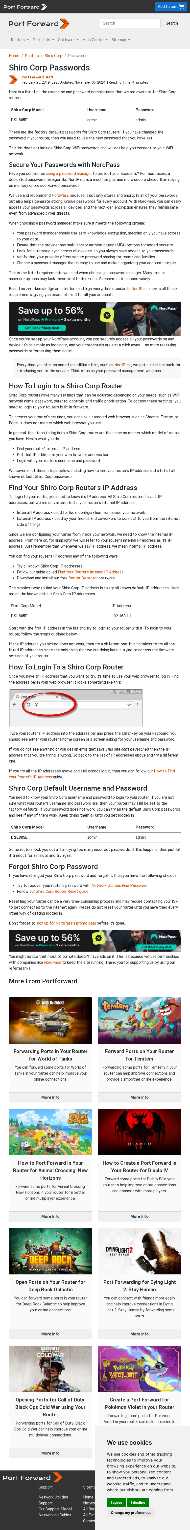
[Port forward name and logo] (25, 6)
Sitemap (90, 1487)
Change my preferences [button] (131, 1512)
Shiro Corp (53, 55)
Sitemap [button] (119, 39)
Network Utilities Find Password (119, 885)
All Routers (92, 1509)
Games (89, 1521)
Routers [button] (18, 39)
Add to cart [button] (168, 6)
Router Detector (83, 578)
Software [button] (67, 39)
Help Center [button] (94, 39)
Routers (32, 55)
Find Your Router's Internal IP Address (90, 572)
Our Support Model (55, 1509)
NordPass (60, 195)
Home (14, 55)
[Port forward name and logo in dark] (39, 23)
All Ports (90, 1515)
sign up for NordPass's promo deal (66, 923)
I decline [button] (138, 1502)
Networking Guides (55, 1515)
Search (172, 23)
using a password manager (69, 173)
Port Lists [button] (42, 39)
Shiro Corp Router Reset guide (62, 891)
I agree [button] (116, 1502)
